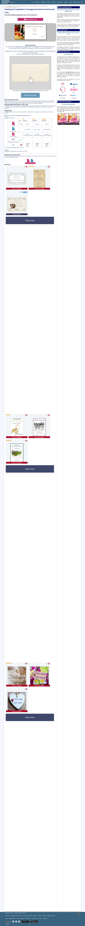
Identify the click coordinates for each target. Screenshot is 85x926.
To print (70, 2)
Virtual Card (8, 915)
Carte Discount (8, 922)
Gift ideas (39, 915)
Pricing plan (21, 147)
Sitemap (45, 918)
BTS (32, 2)
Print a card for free (30, 163)
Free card (18, 918)
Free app (44, 915)
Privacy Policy (34, 918)
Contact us (40, 918)
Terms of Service (28, 918)
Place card (35, 915)
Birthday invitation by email (16, 915)
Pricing (22, 918)
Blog (6, 918)
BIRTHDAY (37, 2)
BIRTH (48, 2)
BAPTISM (54, 2)
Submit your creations (51, 915)
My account (77, 2)
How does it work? (12, 918)
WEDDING (43, 2)
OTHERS (65, 2)
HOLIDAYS (59, 2)
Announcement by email (27, 915)
